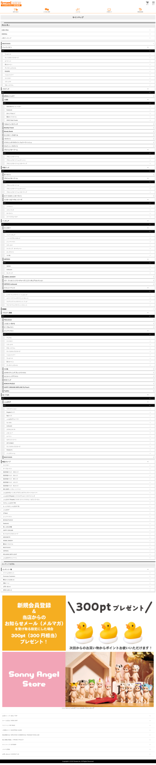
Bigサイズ (9, 415)
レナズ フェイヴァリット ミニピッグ (17, 294)
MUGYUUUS (6, 43)
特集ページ (6, 583)
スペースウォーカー (12, 216)
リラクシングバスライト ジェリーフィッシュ (18, 142)
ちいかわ (9, 422)
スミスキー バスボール (11, 135)
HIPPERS (5, 551)
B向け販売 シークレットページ (12, 489)
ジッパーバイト (11, 241)
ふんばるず (6, 509)
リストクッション (12, 408)
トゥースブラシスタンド (13, 238)
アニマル (9, 337)
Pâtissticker (8, 320)
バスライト (7, 139)
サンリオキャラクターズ (12, 57)
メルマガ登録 (6, 749)
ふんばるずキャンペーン (10, 557)
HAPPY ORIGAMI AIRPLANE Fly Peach (16, 387)
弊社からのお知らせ (8, 579)
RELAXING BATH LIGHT (10, 554)
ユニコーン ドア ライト (11, 376)
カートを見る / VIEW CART (10, 720)
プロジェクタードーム (13, 156)
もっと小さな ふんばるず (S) (11, 506)
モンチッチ (10, 273)
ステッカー (10, 245)
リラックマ (8, 81)
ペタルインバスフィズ (11, 124)
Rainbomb (9, 110)
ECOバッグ (7, 380)
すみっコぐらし (9, 85)
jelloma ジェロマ (9, 96)
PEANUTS (9, 450)
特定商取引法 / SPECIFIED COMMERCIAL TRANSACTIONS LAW (20, 735)
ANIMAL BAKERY (10, 277)
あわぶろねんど (11, 113)
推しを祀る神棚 (7, 527)
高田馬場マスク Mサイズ (10, 479)
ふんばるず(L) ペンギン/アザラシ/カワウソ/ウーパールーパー (20, 492)
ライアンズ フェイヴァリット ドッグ (17, 301)
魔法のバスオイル (12, 117)
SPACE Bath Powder (12, 120)
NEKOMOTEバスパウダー (14, 106)
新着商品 (4, 34)
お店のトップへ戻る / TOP (9, 715)
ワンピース (8, 54)
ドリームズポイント (8, 573)
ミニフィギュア (11, 234)
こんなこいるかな (9, 323)
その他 (8, 255)
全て (3, 50)
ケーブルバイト (9, 327)
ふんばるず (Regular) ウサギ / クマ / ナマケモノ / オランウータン (21, 499)
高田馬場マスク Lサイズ (10, 482)
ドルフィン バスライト (11, 146)
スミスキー (8, 78)
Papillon (6, 391)
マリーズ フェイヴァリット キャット (17, 305)
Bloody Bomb (8, 131)
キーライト (7, 174)
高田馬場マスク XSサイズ (11, 472)
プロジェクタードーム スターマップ (17, 163)
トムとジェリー (9, 74)
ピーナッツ (8, 61)
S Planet (5, 513)
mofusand (9, 269)
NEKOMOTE (6, 537)
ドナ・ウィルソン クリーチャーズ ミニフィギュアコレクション (23, 280)
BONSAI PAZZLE (9, 383)
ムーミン (9, 436)
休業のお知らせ (7, 590)
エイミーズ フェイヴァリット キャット (18, 298)
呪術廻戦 (7, 71)
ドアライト (10, 206)
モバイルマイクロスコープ (10, 533)
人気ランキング (6, 38)
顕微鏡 (4, 309)
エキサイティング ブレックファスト (15, 372)
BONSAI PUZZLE (8, 520)
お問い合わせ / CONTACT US (10, 754)
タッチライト (10, 252)
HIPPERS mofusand (10, 284)
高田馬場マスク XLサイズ (10, 485)
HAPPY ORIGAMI (8, 530)
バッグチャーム (11, 453)
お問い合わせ (7, 586)
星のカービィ (8, 64)
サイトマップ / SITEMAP (9, 744)
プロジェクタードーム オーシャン (16, 160)
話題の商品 (5, 30)
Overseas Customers (9, 576)
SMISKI (9, 266)
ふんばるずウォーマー (13, 419)
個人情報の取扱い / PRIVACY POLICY (13, 739)
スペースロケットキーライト (13, 196)
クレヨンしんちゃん (10, 68)
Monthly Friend (9, 128)
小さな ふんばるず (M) (9, 503)
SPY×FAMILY (10, 443)
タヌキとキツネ (11, 429)
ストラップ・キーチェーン (14, 248)
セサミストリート (12, 439)
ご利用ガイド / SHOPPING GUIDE (12, 730)
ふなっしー (10, 432)
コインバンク (10, 210)
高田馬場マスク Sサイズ (10, 475)
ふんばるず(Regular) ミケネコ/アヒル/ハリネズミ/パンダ (19, 496)
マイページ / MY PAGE (8, 725)
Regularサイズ (11, 412)
